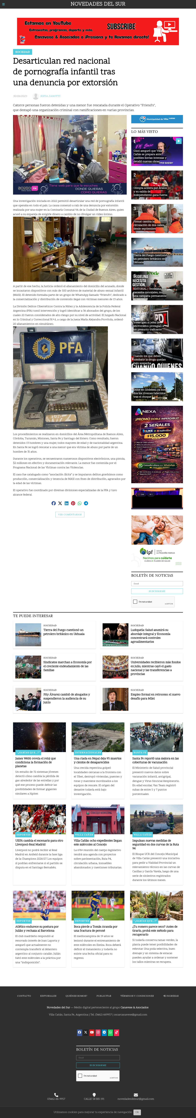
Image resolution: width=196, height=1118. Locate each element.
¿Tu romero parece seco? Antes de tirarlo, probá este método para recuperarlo (154, 931)
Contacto (24, 996)
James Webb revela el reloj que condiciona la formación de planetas (35, 763)
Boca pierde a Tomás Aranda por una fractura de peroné (96, 929)
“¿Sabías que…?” (28, 752)
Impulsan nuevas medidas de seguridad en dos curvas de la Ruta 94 (155, 845)
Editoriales (48, 996)
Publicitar (104, 996)
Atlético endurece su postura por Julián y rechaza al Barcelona (37, 929)
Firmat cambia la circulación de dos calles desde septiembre (149, 225)
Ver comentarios (70, 514)
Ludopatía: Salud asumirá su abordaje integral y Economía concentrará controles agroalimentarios (150, 636)
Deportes (24, 834)
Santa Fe (140, 752)
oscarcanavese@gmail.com (130, 1015)
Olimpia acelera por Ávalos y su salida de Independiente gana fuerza (150, 191)
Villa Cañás (84, 834)
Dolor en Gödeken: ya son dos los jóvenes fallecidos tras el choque (150, 393)
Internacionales (88, 752)
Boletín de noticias (152, 575)
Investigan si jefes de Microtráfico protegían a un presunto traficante (149, 326)
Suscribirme (157, 591)
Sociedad (22, 52)
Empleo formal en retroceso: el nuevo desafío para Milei (155, 697)
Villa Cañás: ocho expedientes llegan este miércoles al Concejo (98, 843)
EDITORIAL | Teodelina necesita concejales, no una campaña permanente (150, 292)
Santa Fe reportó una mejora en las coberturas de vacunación (155, 761)
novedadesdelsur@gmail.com (136, 1099)
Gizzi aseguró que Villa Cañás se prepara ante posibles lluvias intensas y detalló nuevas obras (150, 156)
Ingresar (172, 996)
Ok (137, 1112)
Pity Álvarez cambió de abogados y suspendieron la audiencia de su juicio (66, 699)
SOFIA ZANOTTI (50, 96)
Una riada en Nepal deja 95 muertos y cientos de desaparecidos (97, 761)
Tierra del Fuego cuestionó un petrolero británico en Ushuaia (64, 632)
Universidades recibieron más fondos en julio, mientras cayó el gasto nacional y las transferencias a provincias (156, 668)
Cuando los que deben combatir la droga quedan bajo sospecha (150, 359)
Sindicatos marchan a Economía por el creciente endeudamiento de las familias (67, 666)
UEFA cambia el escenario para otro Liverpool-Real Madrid (39, 843)
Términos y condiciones (137, 996)
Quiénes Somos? (76, 996)
